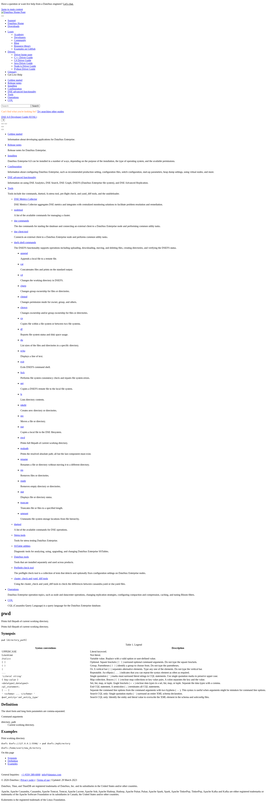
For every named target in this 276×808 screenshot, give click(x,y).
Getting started (15, 80)
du (21, 340)
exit (22, 361)
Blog (16, 43)
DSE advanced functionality (22, 91)
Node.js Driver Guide (25, 66)
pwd (22, 437)
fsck (22, 372)
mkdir (23, 405)
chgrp (23, 285)
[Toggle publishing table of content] (2, 129)
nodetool (18, 210)
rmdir (23, 481)
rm (21, 470)
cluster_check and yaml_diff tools (31, 578)
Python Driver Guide (24, 69)
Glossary (12, 71)
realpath (24, 448)
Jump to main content (12, 9)
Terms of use (43, 780)
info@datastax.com (51, 774)
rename (24, 459)
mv (22, 416)
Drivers (11, 51)
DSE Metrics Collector (25, 199)
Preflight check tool (24, 567)
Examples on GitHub (24, 49)
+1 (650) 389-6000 (30, 774)
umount (24, 513)
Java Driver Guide (23, 63)
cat (21, 264)
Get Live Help (15, 74)
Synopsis (12, 758)
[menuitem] (141, 80)
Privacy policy (28, 780)
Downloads (13, 26)
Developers (20, 37)
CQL (10, 100)
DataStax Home (16, 23)
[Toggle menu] (2, 15)
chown (23, 307)
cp (21, 318)
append (24, 253)
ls (21, 394)
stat (22, 491)
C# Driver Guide (22, 60)
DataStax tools (21, 556)
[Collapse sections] (5, 123)
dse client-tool (21, 231)
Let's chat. (68, 4)
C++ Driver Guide (23, 57)
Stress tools (19, 535)
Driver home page (23, 54)
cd (21, 275)
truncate (24, 502)
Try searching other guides (50, 111)
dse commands (21, 220)
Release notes (14, 83)
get (21, 383)
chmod (23, 296)
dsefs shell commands (25, 242)
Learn (11, 31)
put (22, 426)
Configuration (15, 88)
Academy (19, 34)
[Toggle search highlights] (2, 123)
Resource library (22, 46)
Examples (13, 763)
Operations (13, 97)
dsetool (17, 524)
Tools (10, 94)
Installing (12, 85)
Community (20, 40)
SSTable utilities (22, 546)
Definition (13, 761)
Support (12, 20)
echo (22, 350)
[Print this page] (2, 126)
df (21, 329)
